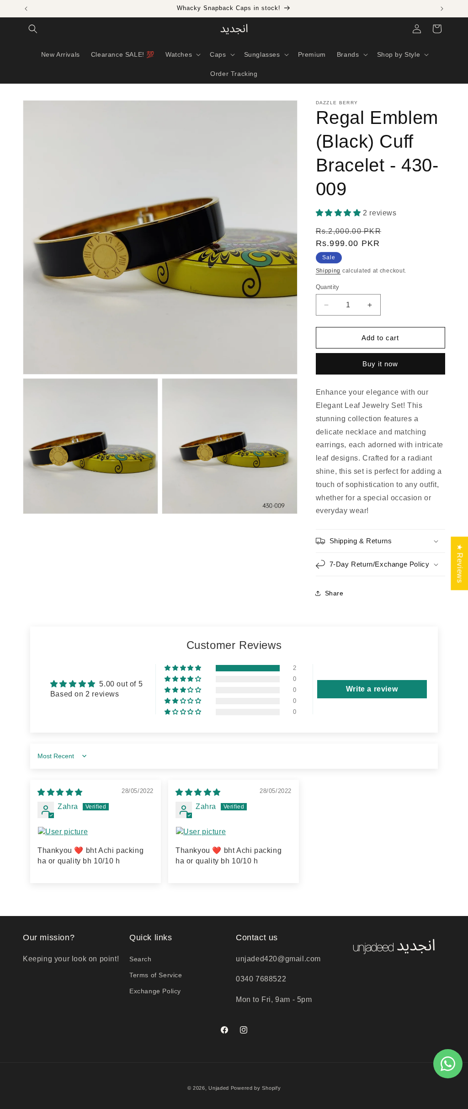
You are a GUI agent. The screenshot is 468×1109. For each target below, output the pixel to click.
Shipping (328, 271)
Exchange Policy (155, 991)
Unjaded (218, 1088)
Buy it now (380, 364)
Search (140, 959)
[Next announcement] (442, 8)
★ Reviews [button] (459, 563)
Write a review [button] (372, 689)
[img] (60, 792)
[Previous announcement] (26, 8)
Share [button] (334, 593)
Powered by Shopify (256, 1088)
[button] (33, 29)
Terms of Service (155, 975)
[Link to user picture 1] (95, 831)
